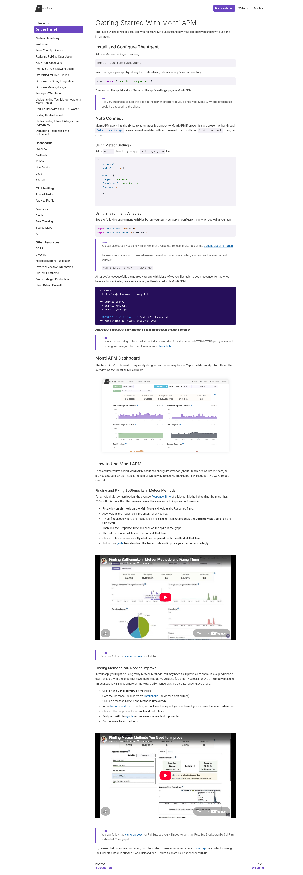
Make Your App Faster (49, 50)
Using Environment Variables (118, 213)
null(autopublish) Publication (53, 260)
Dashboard (259, 8)
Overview (41, 149)
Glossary (41, 254)
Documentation (224, 8)
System (40, 179)
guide (120, 543)
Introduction (43, 23)
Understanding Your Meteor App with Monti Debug (58, 101)
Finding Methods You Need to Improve (126, 668)
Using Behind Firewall (49, 285)
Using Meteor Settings (113, 145)
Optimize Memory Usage (51, 87)
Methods (41, 155)
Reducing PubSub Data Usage (54, 56)
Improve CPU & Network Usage (55, 69)
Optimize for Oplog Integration (55, 81)
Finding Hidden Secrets (50, 115)
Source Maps (44, 227)
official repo (200, 848)
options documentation (218, 245)
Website (243, 8)
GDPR (39, 248)
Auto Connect (109, 118)
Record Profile (45, 194)
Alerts (39, 215)
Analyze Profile (45, 200)
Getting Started (46, 29)
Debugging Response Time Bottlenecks (52, 132)
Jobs (39, 173)
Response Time (161, 496)
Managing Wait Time (48, 93)
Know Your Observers (49, 62)
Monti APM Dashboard (117, 358)
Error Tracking (44, 221)
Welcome (42, 44)
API (38, 233)
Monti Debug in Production (52, 279)
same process (134, 656)
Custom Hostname (47, 273)
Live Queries (43, 167)
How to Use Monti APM (118, 463)
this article (164, 346)
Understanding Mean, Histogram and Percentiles (58, 123)
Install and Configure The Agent (127, 46)
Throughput (150, 696)
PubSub (40, 161)
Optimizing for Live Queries (52, 75)
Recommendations (121, 706)
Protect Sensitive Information (54, 267)
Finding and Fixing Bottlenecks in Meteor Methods (135, 490)
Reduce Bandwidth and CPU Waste (57, 109)
